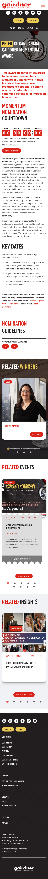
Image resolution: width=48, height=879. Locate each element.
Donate (18, 20)
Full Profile (36, 434)
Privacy (5, 823)
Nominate (33, 20)
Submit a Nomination (12, 150)
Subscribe (21, 28)
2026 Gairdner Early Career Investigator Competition (21, 665)
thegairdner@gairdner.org (15, 848)
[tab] (8, 448)
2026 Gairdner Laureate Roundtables (19, 526)
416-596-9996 (10, 851)
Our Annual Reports (10, 759)
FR (14, 28)
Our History (7, 747)
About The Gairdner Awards (13, 781)
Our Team (5, 751)
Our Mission (7, 742)
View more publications (24, 694)
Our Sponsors (7, 755)
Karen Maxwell (13, 426)
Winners (5, 797)
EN (11, 28)
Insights (5, 817)
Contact (30, 28)
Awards (5, 775)
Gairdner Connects (9, 764)
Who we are (6, 737)
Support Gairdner (9, 805)
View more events (24, 576)
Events (4, 801)
